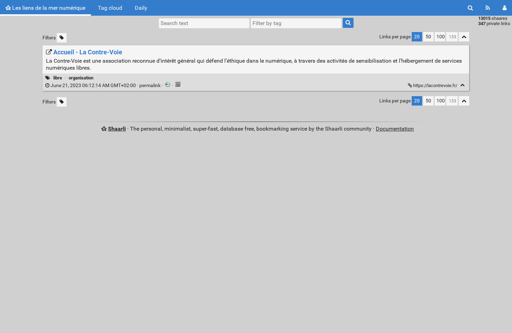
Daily (141, 8)
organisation (81, 77)
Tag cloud (110, 8)
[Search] (470, 8)
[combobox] (296, 23)
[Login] (504, 8)
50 (428, 37)
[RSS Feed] (488, 8)
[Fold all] (464, 36)
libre (57, 77)
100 (440, 37)
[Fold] (462, 85)
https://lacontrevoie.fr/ (435, 85)
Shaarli (117, 128)
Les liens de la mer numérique (48, 8)
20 (417, 37)
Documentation (395, 128)
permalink (105, 85)
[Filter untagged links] (62, 37)
